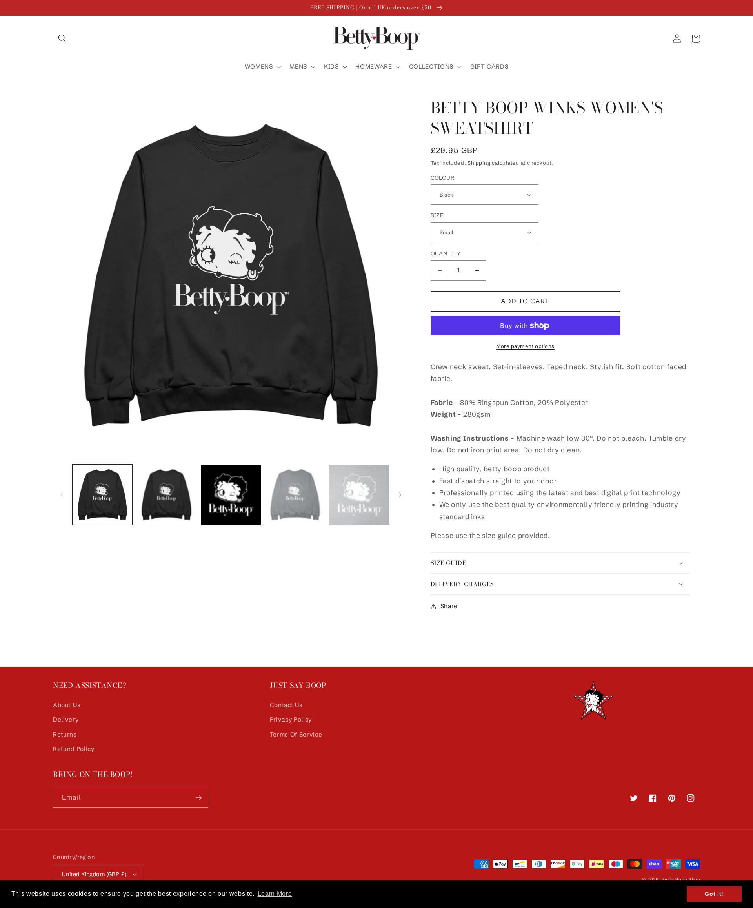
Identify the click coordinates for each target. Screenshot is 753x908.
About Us (66, 705)
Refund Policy (74, 749)
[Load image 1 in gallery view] (103, 495)
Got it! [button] (714, 894)
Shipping (478, 163)
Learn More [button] (275, 893)
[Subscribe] (198, 798)
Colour (443, 177)
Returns (65, 734)
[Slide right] (400, 494)
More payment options (525, 346)
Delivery (65, 719)
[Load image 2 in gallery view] (166, 495)
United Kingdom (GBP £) (94, 874)
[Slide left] (61, 494)
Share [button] (449, 606)
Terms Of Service (296, 734)
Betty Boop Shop (681, 879)
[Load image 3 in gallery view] (231, 495)
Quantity (446, 253)
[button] (62, 38)
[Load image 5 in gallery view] (359, 495)
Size (437, 215)
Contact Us (286, 705)
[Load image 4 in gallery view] (295, 495)
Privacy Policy (291, 719)
